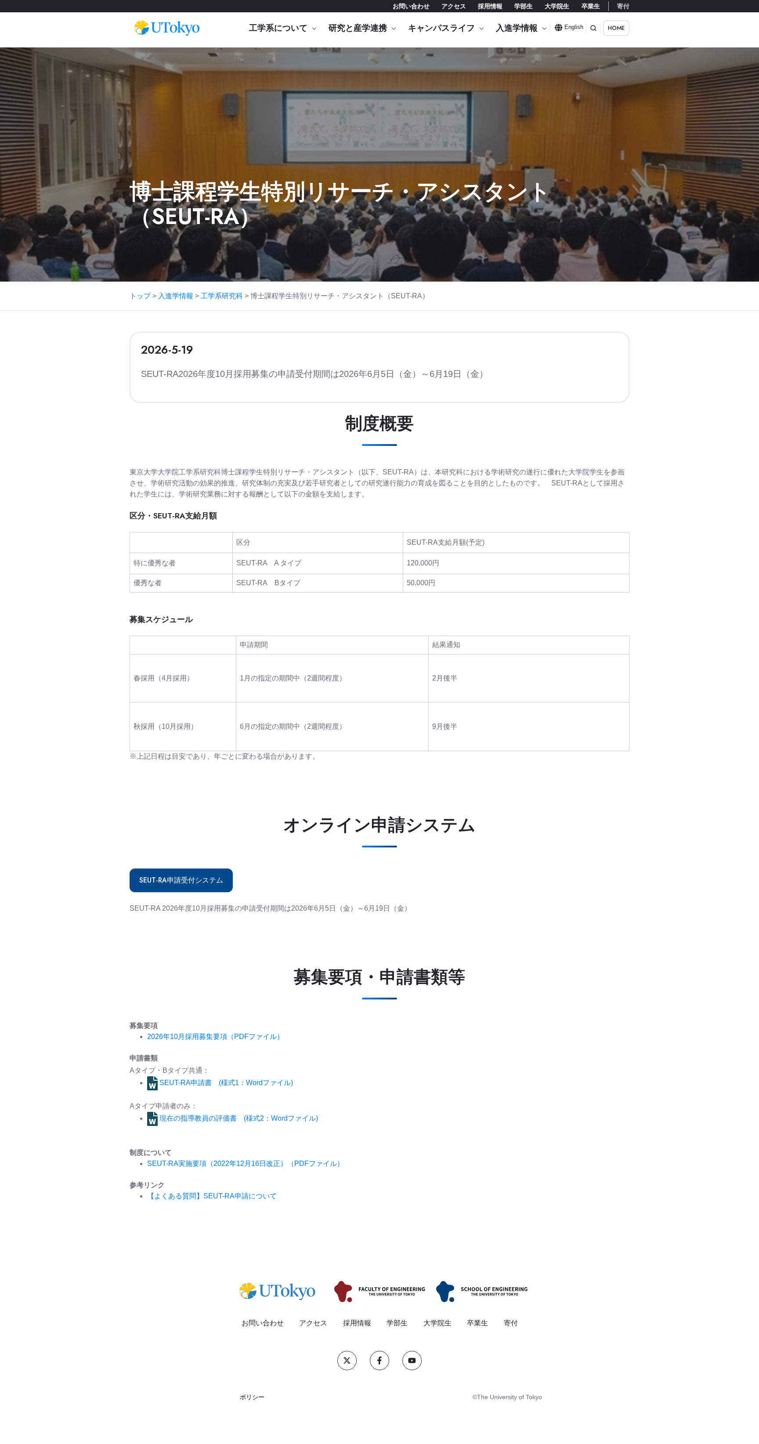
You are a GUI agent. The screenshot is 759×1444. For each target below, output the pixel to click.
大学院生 (557, 6)
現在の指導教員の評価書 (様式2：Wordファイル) (238, 1118)
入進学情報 (517, 28)
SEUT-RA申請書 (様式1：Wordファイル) (225, 1082)
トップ (140, 296)
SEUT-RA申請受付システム (181, 880)
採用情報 (490, 6)
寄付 (623, 6)
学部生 (523, 6)
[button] (593, 28)
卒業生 (591, 6)
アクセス (453, 6)
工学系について (278, 28)
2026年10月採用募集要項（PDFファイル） (215, 1036)
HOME (616, 28)
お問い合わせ (411, 6)
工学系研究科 (222, 296)
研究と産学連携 (358, 28)
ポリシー (252, 1397)
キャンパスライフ (441, 28)
